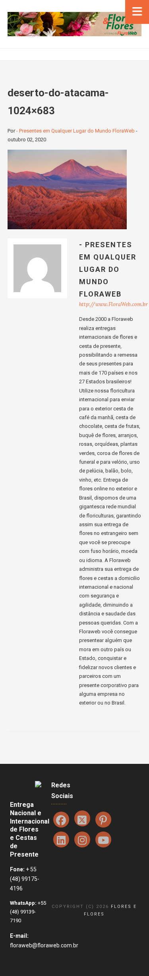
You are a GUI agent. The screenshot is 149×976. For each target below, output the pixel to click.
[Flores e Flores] (74, 24)
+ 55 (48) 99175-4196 (24, 879)
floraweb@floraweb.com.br (44, 945)
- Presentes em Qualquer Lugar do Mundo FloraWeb (75, 131)
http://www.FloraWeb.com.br (113, 304)
